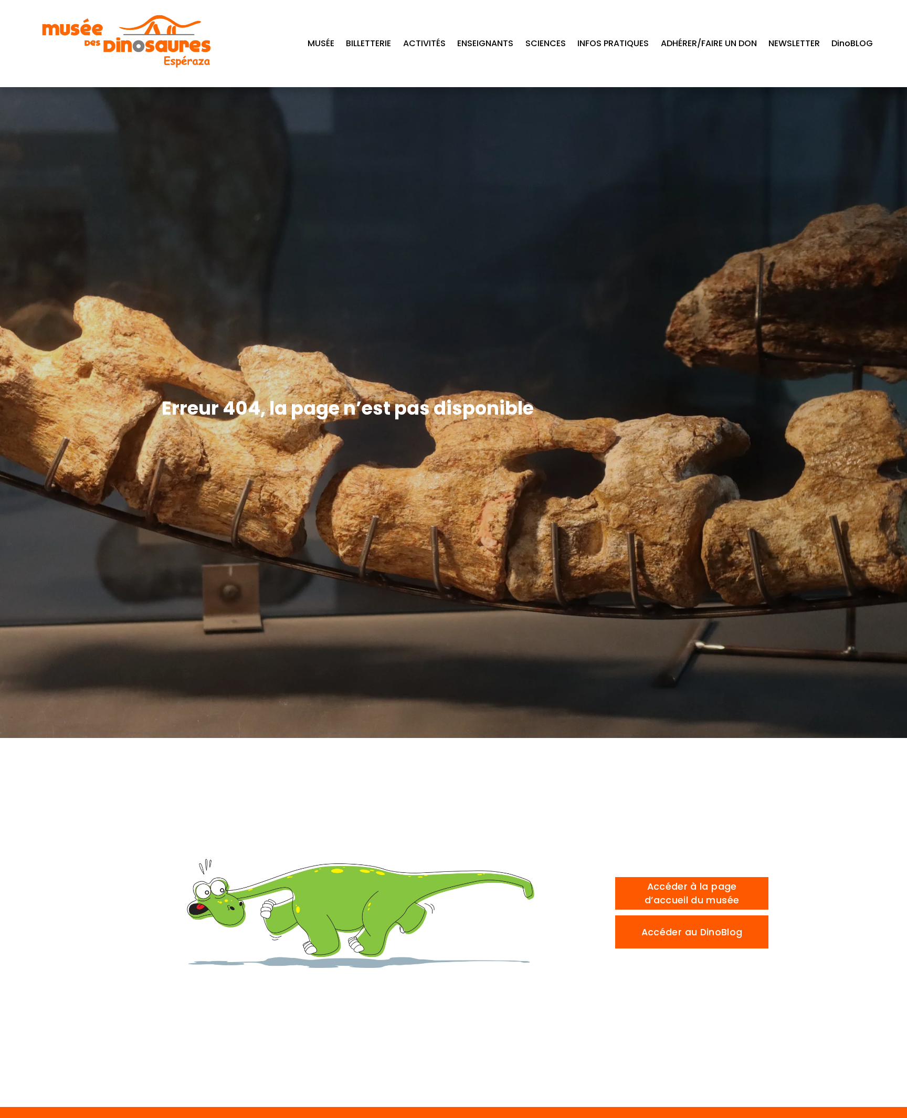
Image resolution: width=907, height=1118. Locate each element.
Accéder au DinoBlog (692, 932)
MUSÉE (321, 43)
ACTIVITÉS (424, 43)
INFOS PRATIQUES (613, 43)
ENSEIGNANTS (485, 43)
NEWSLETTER (794, 43)
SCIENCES (545, 43)
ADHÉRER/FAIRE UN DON (709, 43)
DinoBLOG (852, 43)
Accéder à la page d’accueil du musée (692, 893)
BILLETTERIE (368, 43)
